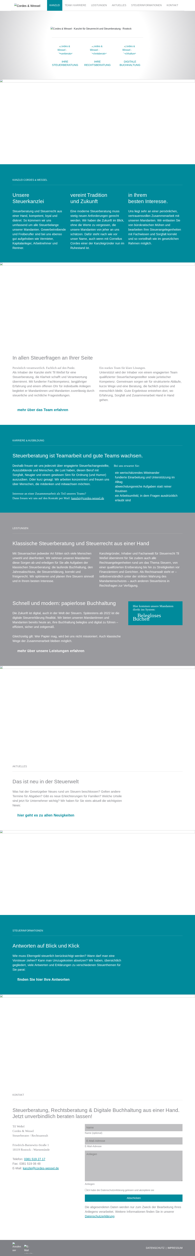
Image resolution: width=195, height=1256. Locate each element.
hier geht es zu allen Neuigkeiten (45, 815)
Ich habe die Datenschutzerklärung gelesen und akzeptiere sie (120, 1190)
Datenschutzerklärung (99, 1216)
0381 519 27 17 (34, 1159)
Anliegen (90, 1184)
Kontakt (172, 5)
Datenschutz (155, 1248)
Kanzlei (55, 5)
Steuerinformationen (146, 5)
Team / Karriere (75, 5)
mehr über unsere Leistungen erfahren (50, 651)
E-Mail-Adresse (93, 1146)
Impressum (175, 1248)
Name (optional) (93, 1133)
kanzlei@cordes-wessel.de (41, 1168)
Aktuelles (119, 5)
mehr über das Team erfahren (42, 410)
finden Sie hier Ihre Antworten (43, 979)
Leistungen (99, 5)
